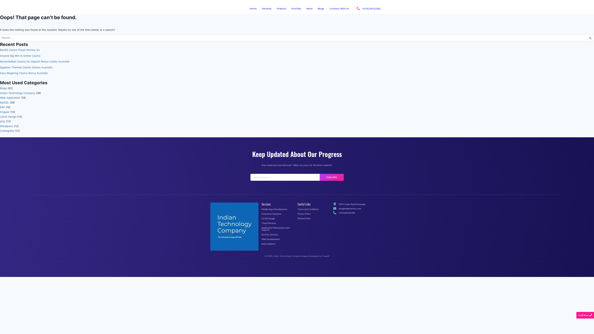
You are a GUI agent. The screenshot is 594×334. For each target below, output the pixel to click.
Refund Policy (304, 218)
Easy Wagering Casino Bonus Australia (24, 73)
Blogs (321, 8)
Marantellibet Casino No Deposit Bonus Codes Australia (34, 61)
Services (266, 8)
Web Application (10, 97)
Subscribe (331, 177)
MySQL (4, 102)
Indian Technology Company (17, 93)
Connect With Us (339, 8)
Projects (281, 8)
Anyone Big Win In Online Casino (20, 55)
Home (253, 8)
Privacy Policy (304, 213)
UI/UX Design (8, 116)
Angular (5, 111)
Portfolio (296, 8)
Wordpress (6, 126)
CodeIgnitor (7, 130)
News (309, 8)
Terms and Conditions (308, 209)
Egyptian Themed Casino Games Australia (26, 67)
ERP (2, 107)
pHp (2, 121)
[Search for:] (297, 37)
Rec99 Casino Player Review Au (20, 49)
